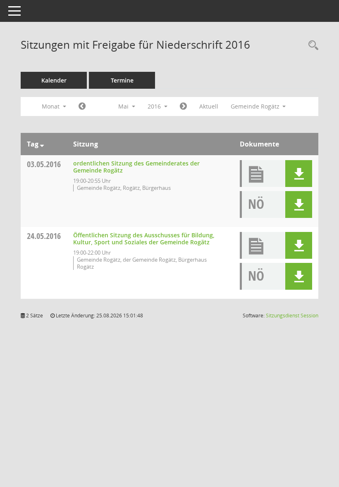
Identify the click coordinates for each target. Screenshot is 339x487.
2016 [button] (155, 106)
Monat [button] (51, 106)
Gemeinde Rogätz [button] (256, 106)
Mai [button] (124, 106)
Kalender (54, 80)
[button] (298, 173)
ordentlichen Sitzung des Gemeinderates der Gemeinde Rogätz (136, 166)
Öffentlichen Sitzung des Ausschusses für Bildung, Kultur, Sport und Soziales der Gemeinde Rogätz (144, 238)
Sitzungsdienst (292, 315)
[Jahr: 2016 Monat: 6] (183, 106)
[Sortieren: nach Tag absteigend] (42, 144)
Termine (122, 80)
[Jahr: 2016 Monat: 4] (82, 106)
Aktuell (208, 106)
